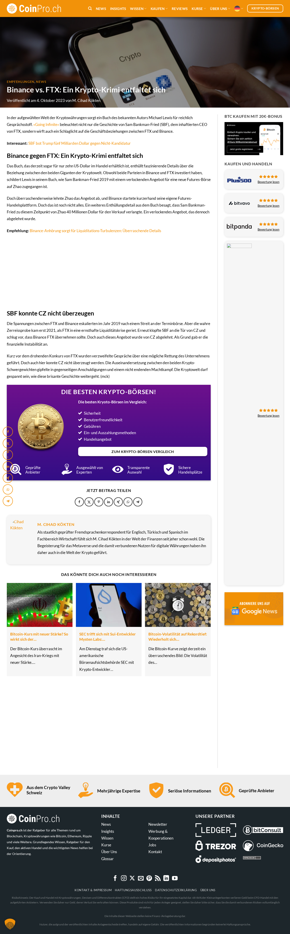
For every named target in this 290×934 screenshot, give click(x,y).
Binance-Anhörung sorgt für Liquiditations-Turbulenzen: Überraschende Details (95, 230)
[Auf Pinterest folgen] (149, 878)
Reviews (180, 9)
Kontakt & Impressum (93, 890)
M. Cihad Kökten (86, 100)
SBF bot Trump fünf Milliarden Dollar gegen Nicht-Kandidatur (79, 143)
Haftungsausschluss (133, 890)
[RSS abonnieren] (158, 878)
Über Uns (109, 851)
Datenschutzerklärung (176, 890)
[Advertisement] (109, 271)
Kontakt (155, 851)
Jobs (152, 845)
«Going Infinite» (46, 124)
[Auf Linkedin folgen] (166, 878)
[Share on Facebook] (79, 501)
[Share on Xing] (118, 501)
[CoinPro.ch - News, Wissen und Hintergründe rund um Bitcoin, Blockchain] (38, 8)
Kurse (197, 9)
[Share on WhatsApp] (128, 501)
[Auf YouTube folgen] (175, 878)
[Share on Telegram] (137, 501)
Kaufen (158, 9)
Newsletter (157, 824)
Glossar (107, 858)
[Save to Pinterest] (98, 501)
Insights (118, 9)
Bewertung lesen (268, 182)
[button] (10, 924)
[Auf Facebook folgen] (115, 878)
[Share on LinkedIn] (108, 501)
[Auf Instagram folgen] (124, 878)
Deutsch (238, 8)
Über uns (218, 9)
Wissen (136, 9)
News (101, 9)
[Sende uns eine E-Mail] (141, 878)
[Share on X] (89, 501)
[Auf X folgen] (132, 878)
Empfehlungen (20, 82)
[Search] (90, 8)
